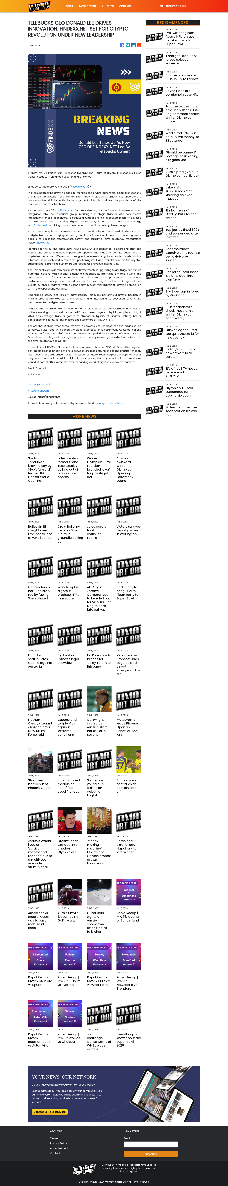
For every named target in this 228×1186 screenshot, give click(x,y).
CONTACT (125, 6)
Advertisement (59, 1148)
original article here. (111, 403)
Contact (55, 1153)
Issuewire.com (79, 186)
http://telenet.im (38, 390)
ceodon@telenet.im (40, 384)
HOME (70, 6)
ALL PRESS (108, 6)
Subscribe (151, 1154)
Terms (54, 1138)
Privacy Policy (58, 1143)
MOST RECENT (87, 6)
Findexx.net (67, 210)
